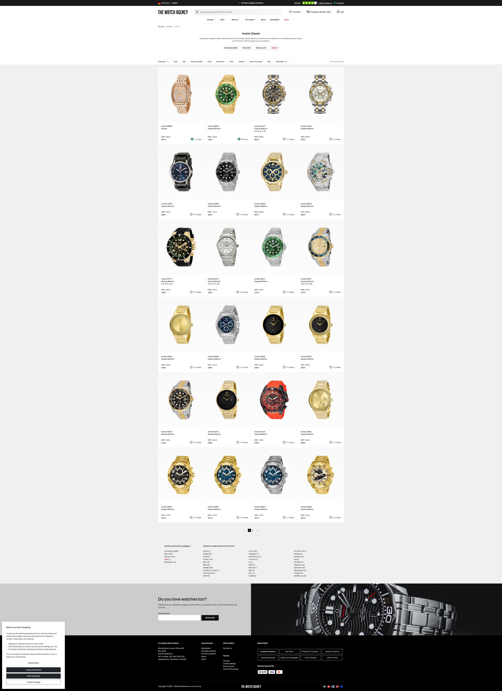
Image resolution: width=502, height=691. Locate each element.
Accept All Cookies (33, 670)
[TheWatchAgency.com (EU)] (341, 686)
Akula (205, 551)
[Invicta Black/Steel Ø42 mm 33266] (227, 172)
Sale (166, 559)
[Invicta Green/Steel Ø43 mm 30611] (274, 247)
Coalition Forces (209, 570)
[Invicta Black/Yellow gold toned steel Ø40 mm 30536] (274, 324)
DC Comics (207, 573)
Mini (250, 570)
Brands (210, 20)
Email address (164, 613)
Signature (298, 565)
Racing (297, 554)
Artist (205, 557)
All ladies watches (208, 651)
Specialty (297, 568)
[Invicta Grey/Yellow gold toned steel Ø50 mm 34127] (274, 94)
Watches (161, 26)
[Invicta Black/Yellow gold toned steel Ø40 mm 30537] (320, 324)
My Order (289, 652)
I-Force (252, 559)
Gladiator (252, 554)
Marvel (251, 568)
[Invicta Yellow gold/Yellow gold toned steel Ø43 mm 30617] (320, 247)
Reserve (297, 557)
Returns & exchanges (289, 658)
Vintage (297, 573)
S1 (295, 559)
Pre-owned (249, 20)
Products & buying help (311, 652)
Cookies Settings (33, 682)
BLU (205, 562)
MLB (251, 565)
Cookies (226, 661)
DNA (205, 576)
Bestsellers (274, 20)
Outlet (251, 576)
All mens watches (208, 654)
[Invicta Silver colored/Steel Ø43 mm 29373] (227, 247)
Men (222, 20)
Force (251, 551)
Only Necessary (33, 676)
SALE (286, 20)
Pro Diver (298, 551)
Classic (206, 568)
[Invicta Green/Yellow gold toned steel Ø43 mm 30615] (227, 94)
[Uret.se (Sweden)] (324, 686)
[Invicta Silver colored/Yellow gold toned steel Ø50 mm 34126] (320, 94)
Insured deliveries (268, 658)
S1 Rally (297, 562)
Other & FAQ (332, 658)
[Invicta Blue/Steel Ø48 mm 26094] (274, 475)
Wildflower (298, 576)
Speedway (298, 570)
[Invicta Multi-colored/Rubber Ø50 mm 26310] (274, 399)
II (249, 562)
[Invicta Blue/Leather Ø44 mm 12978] (181, 172)
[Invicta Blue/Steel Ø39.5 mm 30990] (227, 324)
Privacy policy (228, 666)
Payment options (332, 652)
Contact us (227, 648)
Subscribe (210, 618)
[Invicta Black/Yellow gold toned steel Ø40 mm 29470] (227, 399)
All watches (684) (230, 48)
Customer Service (267, 652)
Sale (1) (275, 48)
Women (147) (261, 48)
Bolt (204, 565)
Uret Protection (311, 658)
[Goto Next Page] (257, 530)
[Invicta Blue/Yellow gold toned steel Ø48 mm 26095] (227, 475)
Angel (205, 554)
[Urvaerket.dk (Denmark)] (329, 686)
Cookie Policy (33, 663)
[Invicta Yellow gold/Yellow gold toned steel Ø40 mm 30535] (181, 324)
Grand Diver (254, 557)
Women (235, 20)
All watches (169, 551)
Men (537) (247, 48)
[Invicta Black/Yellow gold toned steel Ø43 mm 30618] (181, 399)
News (263, 20)
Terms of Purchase (230, 669)
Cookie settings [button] (229, 664)
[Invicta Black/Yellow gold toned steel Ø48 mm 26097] (181, 475)
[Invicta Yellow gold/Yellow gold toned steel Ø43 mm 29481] (320, 399)
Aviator (206, 559)
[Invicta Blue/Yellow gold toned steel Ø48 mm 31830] (274, 172)
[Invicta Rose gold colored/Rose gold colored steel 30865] (181, 94)
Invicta (169, 26)
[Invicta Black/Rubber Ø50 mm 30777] (181, 247)
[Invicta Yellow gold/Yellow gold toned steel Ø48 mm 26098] (320, 475)
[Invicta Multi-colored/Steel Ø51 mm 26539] (320, 172)
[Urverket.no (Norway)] (337, 686)
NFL (250, 573)
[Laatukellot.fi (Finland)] (333, 686)
